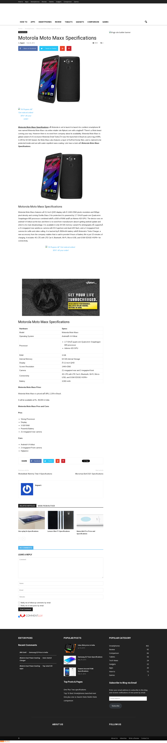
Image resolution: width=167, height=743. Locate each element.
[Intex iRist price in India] (70, 648)
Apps (26, 2)
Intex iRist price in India (86, 645)
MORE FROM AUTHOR (46, 506)
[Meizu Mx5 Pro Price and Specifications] (90, 520)
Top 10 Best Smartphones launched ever (80, 693)
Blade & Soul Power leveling (30, 658)
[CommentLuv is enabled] (31, 617)
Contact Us (145, 738)
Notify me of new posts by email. (32, 606)
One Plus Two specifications (75, 689)
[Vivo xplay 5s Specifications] (31, 520)
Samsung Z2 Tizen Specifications (90, 657)
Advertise (123, 738)
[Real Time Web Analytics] (5, 742)
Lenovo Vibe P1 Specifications (58, 531)
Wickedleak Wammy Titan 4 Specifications (35, 474)
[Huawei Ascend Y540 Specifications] (70, 672)
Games (76, 2)
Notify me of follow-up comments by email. (36, 603)
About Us (114, 738)
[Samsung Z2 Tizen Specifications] (70, 660)
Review (44, 2)
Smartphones (35, 2)
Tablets (51, 2)
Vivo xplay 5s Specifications (28, 531)
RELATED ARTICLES (27, 506)
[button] (146, 22)
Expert (22, 43)
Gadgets (58, 2)
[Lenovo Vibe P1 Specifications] (60, 520)
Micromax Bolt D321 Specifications (89, 474)
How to (20, 2)
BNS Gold (23, 652)
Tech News (113, 660)
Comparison (68, 2)
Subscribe (115, 706)
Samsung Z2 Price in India (38, 652)
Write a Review (134, 738)
